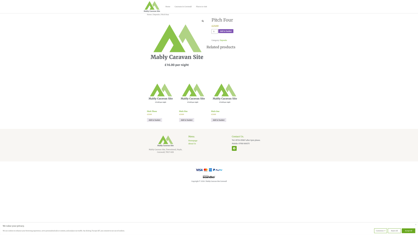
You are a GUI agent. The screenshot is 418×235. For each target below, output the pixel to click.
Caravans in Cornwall (183, 7)
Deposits (156, 15)
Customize (380, 231)
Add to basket (226, 31)
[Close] (415, 224)
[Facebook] (234, 148)
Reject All (394, 231)
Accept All (408, 231)
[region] (209, 229)
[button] (203, 21)
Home (167, 7)
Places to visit (201, 7)
